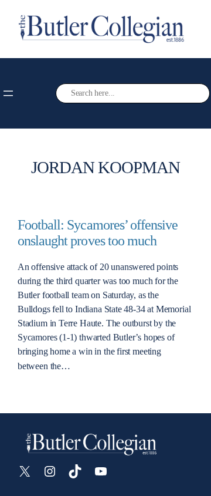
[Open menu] (8, 93)
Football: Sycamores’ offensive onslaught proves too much (98, 232)
